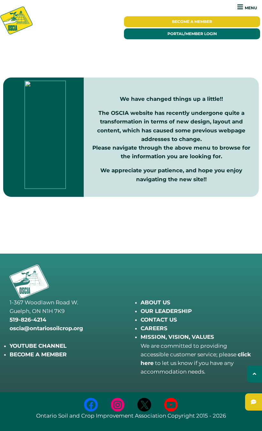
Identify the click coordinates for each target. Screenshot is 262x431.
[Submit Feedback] (253, 402)
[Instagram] (118, 405)
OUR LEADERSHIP (166, 311)
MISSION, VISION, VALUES (177, 337)
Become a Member (192, 22)
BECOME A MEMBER (38, 354)
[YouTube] (171, 405)
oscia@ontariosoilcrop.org (46, 328)
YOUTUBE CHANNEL (38, 346)
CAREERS (154, 328)
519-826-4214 (28, 319)
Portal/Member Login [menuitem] (192, 34)
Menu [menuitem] (251, 7)
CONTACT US (159, 319)
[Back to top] (254, 374)
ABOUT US (155, 302)
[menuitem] (192, 22)
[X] (144, 405)
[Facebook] (91, 405)
